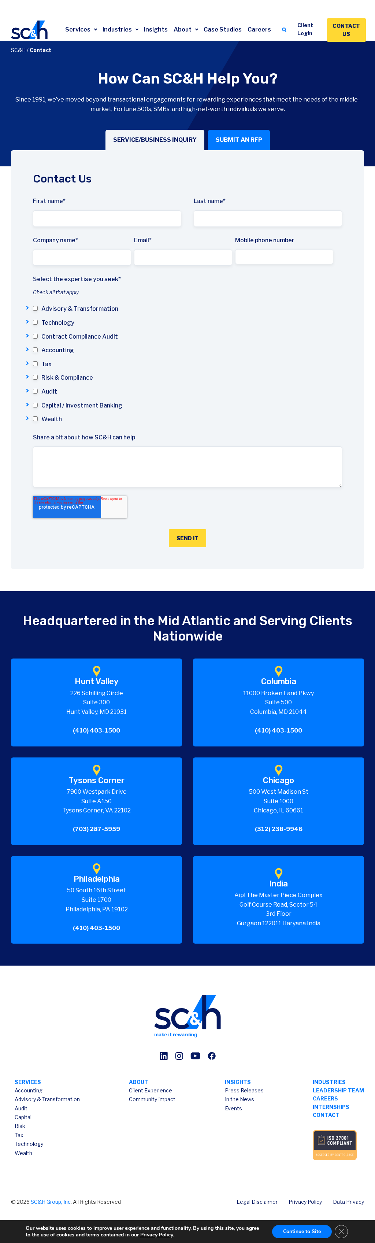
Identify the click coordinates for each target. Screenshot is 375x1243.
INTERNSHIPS (331, 1107)
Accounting (28, 1090)
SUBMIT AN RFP (239, 139)
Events (233, 1108)
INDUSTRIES (329, 1082)
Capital (23, 1117)
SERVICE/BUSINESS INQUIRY (155, 139)
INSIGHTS (238, 1082)
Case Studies (223, 29)
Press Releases (244, 1090)
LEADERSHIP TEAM (338, 1090)
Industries (118, 29)
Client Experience (150, 1090)
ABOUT (138, 1082)
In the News (239, 1099)
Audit (21, 1108)
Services (78, 29)
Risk (20, 1126)
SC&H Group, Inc (51, 1202)
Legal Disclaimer (257, 1202)
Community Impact (152, 1099)
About (183, 29)
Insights (156, 29)
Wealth (23, 1153)
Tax (19, 1135)
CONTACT (326, 1115)
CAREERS (325, 1098)
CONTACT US (346, 30)
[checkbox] (187, 364)
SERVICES (28, 1082)
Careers (259, 29)
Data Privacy (348, 1202)
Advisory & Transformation (47, 1099)
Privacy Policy (305, 1202)
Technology (29, 1144)
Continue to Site (302, 1231)
